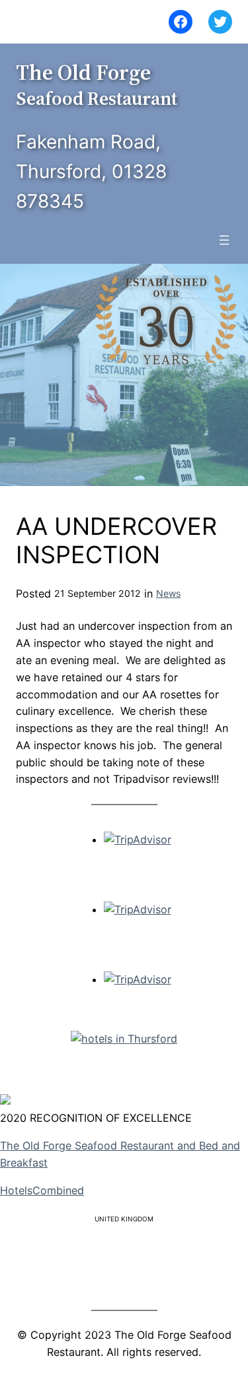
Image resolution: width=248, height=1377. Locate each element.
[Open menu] (224, 240)
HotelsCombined (42, 1190)
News (168, 593)
